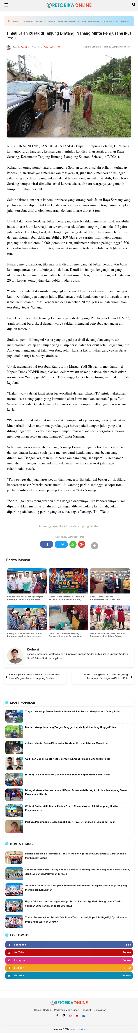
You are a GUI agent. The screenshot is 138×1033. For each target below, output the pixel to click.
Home (37, 1009)
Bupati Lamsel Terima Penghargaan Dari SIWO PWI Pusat (105, 599)
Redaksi (33, 649)
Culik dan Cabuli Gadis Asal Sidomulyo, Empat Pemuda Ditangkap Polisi (67, 758)
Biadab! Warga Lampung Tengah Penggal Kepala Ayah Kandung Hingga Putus (70, 727)
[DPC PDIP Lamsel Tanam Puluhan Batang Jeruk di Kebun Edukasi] (110, 617)
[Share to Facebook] (46, 544)
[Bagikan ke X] (61, 544)
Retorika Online (77, 1029)
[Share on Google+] (81, 544)
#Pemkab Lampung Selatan (81, 526)
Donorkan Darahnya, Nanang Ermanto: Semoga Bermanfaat (65, 634)
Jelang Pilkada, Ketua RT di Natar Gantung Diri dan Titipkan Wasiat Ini (66, 743)
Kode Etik (86, 1009)
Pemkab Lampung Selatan (116, 46)
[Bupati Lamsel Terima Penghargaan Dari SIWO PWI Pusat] (110, 580)
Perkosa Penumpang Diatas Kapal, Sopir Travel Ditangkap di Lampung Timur (70, 821)
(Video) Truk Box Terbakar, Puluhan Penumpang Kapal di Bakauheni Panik (67, 774)
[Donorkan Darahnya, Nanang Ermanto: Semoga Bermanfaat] (68, 617)
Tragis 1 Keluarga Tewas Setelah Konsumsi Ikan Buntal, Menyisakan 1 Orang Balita (73, 711)
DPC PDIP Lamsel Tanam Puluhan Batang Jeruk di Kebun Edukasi (107, 634)
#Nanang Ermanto (51, 526)
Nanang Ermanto (92, 46)
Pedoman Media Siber (66, 1009)
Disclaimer (100, 1009)
